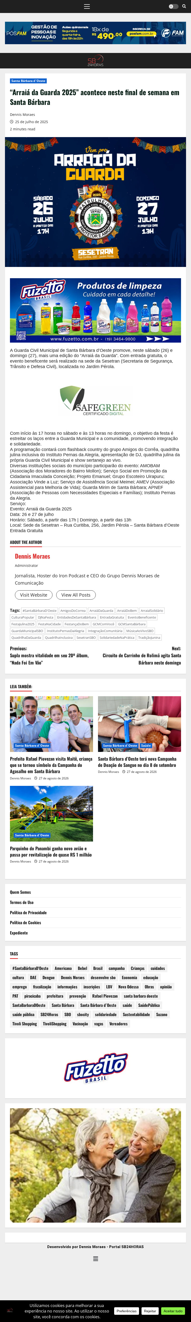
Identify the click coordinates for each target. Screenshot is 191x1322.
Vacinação (80, 1024)
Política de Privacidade (28, 912)
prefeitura (55, 996)
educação (150, 977)
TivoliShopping (54, 1024)
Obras (149, 987)
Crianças (137, 968)
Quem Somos (20, 892)
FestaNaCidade (49, 624)
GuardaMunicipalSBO (27, 631)
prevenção (77, 996)
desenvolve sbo (103, 977)
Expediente (19, 933)
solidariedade (106, 1014)
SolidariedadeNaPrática (117, 637)
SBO (67, 1014)
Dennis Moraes (22, 114)
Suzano (161, 1014)
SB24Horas (49, 1014)
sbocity (83, 1014)
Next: (142, 655)
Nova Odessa (128, 987)
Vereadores (118, 1024)
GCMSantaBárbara (131, 624)
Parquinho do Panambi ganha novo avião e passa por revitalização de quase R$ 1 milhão (51, 851)
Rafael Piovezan (105, 996)
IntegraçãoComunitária (105, 631)
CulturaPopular (22, 617)
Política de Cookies (25, 922)
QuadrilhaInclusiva (59, 637)
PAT (15, 996)
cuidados (158, 968)
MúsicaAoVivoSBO (139, 631)
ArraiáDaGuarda (101, 610)
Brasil (97, 968)
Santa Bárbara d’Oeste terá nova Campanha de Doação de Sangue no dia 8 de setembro (137, 761)
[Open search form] (184, 6)
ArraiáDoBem (127, 610)
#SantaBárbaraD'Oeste (39, 610)
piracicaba (32, 996)
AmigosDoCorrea (73, 610)
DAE (33, 977)
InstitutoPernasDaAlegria (65, 631)
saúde (127, 1005)
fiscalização (42, 987)
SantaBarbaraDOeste (29, 1005)
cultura (18, 977)
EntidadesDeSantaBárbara (76, 617)
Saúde (146, 745)
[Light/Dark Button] (174, 6)
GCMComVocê (103, 624)
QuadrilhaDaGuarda (26, 637)
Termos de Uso (22, 902)
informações (67, 987)
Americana (63, 968)
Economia (129, 977)
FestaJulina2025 (22, 624)
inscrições (92, 987)
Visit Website (33, 595)
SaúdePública (149, 1005)
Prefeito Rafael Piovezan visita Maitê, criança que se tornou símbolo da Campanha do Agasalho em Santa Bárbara (51, 764)
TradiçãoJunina (149, 637)
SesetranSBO (86, 637)
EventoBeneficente (142, 617)
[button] (87, 6)
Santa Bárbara (63, 1005)
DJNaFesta (45, 617)
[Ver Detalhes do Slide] (95, 33)
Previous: (49, 655)
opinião (166, 987)
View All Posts (76, 595)
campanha (117, 968)
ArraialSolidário (152, 610)
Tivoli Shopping (24, 1024)
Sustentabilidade (136, 1014)
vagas (98, 1024)
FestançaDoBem (77, 624)
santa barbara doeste (141, 996)
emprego (19, 987)
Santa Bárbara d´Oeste (28, 81)
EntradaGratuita (112, 617)
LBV (109, 987)
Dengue (49, 977)
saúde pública (23, 1014)
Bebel (82, 968)
